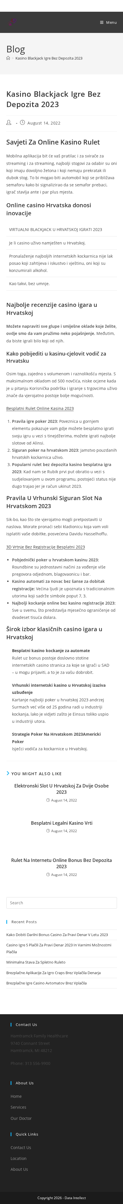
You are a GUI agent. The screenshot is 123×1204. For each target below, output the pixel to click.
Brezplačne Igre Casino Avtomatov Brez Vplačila (46, 983)
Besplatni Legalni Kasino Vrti (61, 823)
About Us (19, 1169)
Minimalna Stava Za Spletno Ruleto (36, 962)
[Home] (8, 58)
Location (19, 1158)
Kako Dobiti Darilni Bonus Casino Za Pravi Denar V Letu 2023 (57, 934)
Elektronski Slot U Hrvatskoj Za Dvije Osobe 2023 (61, 789)
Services (18, 1107)
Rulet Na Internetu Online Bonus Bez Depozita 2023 (61, 863)
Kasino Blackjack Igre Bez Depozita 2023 (48, 58)
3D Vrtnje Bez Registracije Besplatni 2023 (45, 547)
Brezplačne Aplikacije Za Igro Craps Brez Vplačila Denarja (53, 972)
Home (16, 1096)
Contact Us (21, 1147)
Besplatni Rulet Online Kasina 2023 (40, 408)
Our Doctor (21, 1118)
